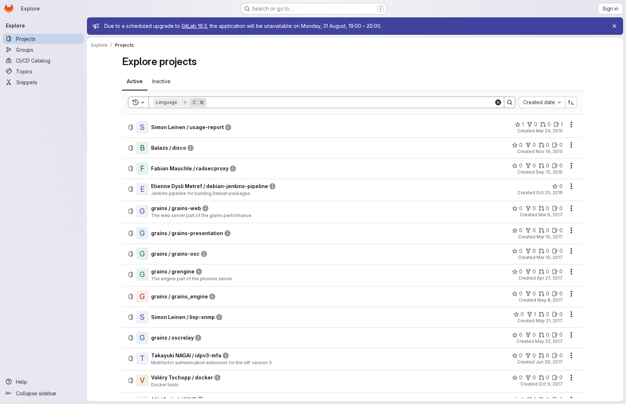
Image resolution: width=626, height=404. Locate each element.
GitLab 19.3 (194, 26)
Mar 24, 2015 (549, 130)
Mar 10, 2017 (550, 236)
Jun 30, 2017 (549, 362)
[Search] (510, 102)
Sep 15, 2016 (549, 172)
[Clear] (498, 102)
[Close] (614, 26)
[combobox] (541, 102)
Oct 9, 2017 (551, 384)
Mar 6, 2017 (550, 214)
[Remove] (201, 102)
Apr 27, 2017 (550, 278)
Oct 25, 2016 (549, 192)
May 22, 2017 (549, 341)
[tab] (134, 81)
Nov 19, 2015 (549, 151)
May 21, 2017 (549, 320)
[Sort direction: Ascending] (571, 102)
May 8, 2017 (550, 300)
